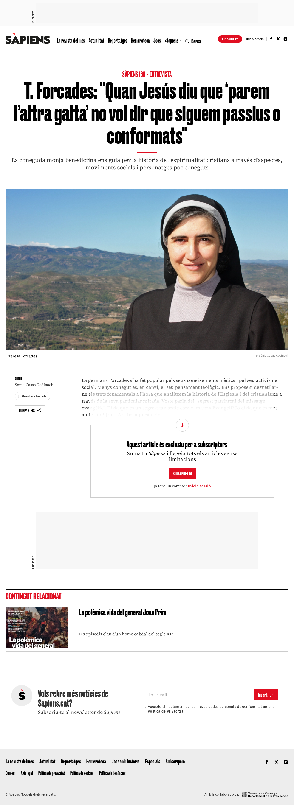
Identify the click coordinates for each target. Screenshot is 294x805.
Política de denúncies (112, 773)
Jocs (157, 40)
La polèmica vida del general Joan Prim (123, 612)
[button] (32, 396)
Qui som (10, 773)
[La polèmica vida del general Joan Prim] (37, 627)
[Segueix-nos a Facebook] (271, 39)
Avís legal (27, 773)
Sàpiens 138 (134, 73)
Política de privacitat (51, 773)
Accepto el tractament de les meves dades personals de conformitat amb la (211, 708)
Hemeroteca (140, 40)
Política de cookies (81, 773)
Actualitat (97, 40)
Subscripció (175, 761)
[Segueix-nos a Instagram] (285, 39)
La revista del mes (71, 40)
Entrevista (161, 73)
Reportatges (117, 40)
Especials (152, 761)
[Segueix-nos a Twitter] (278, 39)
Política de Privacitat (165, 711)
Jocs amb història (126, 761)
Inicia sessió (199, 485)
